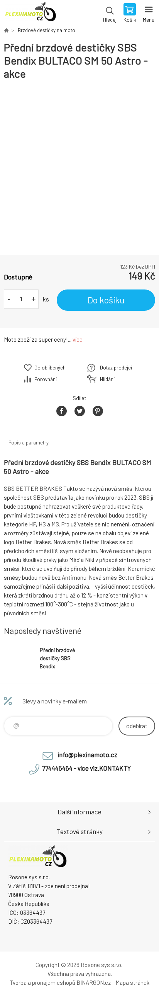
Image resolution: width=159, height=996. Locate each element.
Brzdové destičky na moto (46, 30)
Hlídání (107, 379)
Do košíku (106, 300)
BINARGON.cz (93, 982)
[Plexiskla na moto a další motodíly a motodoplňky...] (6, 30)
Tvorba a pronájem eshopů (42, 982)
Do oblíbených (50, 367)
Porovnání (45, 379)
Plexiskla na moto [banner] (30, 13)
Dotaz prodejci (116, 367)
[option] (79, 167)
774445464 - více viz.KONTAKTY (86, 768)
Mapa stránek (132, 982)
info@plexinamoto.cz (87, 754)
